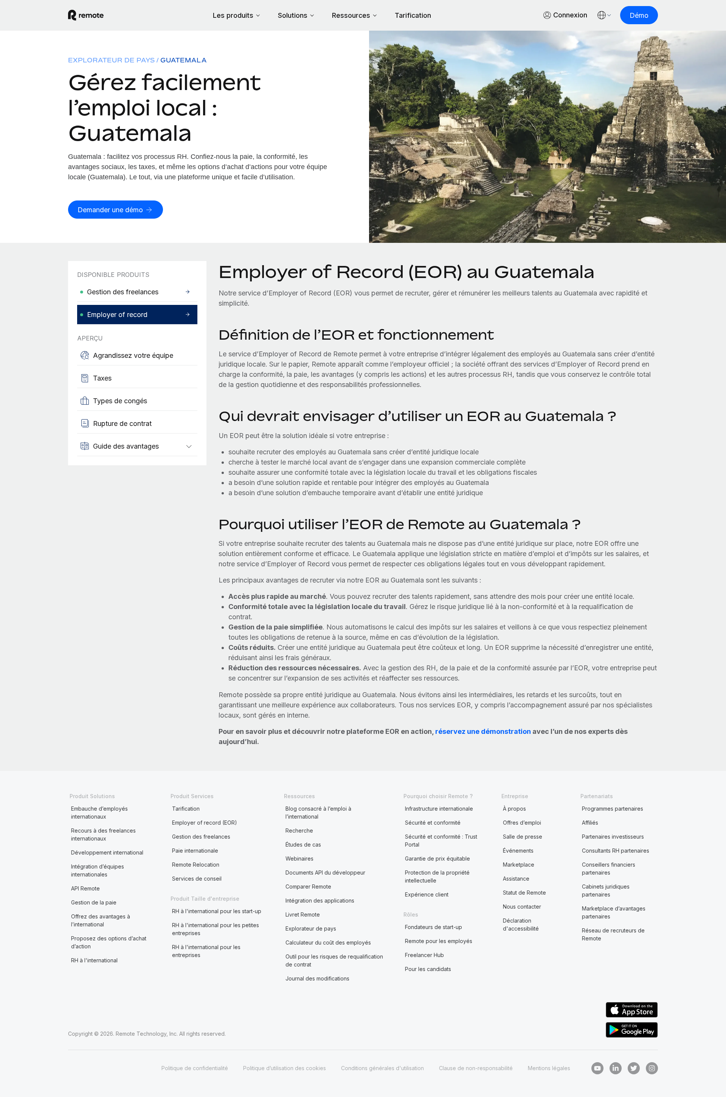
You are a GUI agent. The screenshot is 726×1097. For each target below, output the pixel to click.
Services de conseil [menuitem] (197, 878)
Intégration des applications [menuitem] (319, 900)
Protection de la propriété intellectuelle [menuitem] (437, 876)
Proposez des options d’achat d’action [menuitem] (108, 942)
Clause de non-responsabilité (476, 1068)
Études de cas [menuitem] (303, 844)
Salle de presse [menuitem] (522, 836)
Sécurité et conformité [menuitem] (433, 822)
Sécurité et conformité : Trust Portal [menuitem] (441, 840)
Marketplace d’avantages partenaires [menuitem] (613, 912)
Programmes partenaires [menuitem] (612, 808)
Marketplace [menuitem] (518, 864)
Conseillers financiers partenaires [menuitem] (608, 868)
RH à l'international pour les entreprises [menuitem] (206, 951)
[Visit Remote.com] (86, 15)
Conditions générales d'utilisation (382, 1068)
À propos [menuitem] (514, 808)
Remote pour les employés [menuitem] (438, 941)
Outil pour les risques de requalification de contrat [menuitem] (334, 960)
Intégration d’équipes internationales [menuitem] (97, 870)
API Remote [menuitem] (85, 888)
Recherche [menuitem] (299, 830)
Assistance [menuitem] (516, 878)
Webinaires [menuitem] (299, 858)
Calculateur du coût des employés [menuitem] (328, 942)
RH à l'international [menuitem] (94, 960)
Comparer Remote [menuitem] (308, 886)
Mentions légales (549, 1068)
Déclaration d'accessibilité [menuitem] (521, 924)
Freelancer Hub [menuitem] (424, 955)
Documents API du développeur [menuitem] (325, 872)
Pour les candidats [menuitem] (428, 969)
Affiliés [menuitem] (590, 822)
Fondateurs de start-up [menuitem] (433, 927)
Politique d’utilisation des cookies (284, 1068)
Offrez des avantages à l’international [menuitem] (100, 920)
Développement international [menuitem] (107, 852)
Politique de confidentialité (194, 1068)
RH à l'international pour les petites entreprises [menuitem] (215, 929)
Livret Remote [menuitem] (302, 914)
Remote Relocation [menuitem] (195, 864)
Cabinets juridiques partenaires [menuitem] (606, 890)
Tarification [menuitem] (186, 808)
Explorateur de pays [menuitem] (111, 60)
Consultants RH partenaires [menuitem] (615, 850)
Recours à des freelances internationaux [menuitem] (103, 834)
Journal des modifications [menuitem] (317, 978)
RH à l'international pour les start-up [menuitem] (216, 911)
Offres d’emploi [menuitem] (522, 822)
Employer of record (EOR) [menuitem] (204, 822)
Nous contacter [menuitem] (522, 906)
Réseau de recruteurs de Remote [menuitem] (613, 934)
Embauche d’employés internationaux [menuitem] (99, 812)
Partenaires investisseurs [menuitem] (613, 836)
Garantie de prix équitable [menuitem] (437, 858)
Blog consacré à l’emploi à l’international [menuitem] (318, 812)
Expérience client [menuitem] (426, 894)
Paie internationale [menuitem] (195, 850)
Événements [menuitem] (518, 850)
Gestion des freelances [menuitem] (201, 836)
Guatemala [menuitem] (183, 60)
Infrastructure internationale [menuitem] (439, 808)
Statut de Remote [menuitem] (524, 892)
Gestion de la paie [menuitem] (93, 902)
